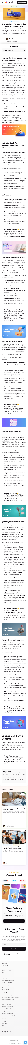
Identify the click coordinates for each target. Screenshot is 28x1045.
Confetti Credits (5, 989)
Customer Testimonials (7, 968)
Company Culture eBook (7, 1013)
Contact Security (5, 1028)
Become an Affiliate (6, 970)
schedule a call (9, 761)
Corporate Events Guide (7, 1006)
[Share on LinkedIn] (15, 46)
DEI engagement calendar (11, 407)
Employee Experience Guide (8, 999)
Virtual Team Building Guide (8, 995)
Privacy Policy (7, 954)
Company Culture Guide (7, 1009)
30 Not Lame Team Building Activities (10, 997)
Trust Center (8, 1038)
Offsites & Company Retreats (8, 1015)
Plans (3, 987)
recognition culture (9, 676)
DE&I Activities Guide (6, 1004)
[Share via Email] (17, 46)
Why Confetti (5, 965)
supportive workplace (15, 466)
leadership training (19, 580)
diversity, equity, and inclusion (17, 349)
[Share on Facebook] (11, 46)
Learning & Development (10, 611)
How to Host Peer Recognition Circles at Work (12, 777)
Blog (3, 972)
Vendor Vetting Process (7, 985)
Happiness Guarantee (7, 982)
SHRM (10, 644)
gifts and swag (20, 700)
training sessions (8, 380)
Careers (3, 975)
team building (17, 710)
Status (3, 1038)
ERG (14, 372)
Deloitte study (5, 265)
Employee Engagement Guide (8, 1002)
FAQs (3, 1026)
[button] (2, 2)
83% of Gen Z (20, 351)
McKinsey (4, 444)
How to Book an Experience (8, 980)
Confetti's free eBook (17, 237)
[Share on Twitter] (13, 46)
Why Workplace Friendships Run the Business (12, 772)
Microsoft (11, 99)
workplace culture (18, 685)
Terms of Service (23, 1038)
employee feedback (17, 668)
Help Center (4, 1023)
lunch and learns (18, 572)
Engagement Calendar (7, 1011)
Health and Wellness (17, 495)
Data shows (19, 159)
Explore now (14, 921)
